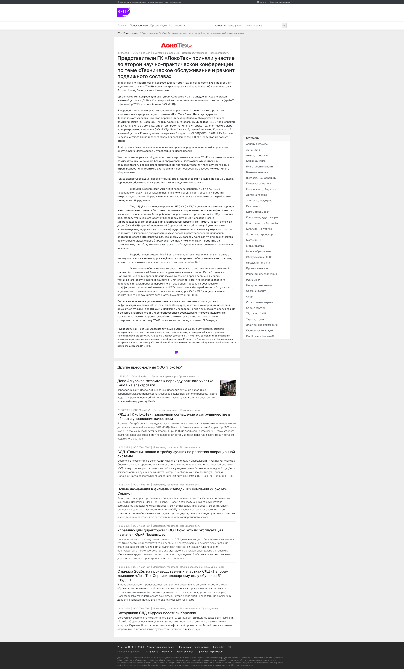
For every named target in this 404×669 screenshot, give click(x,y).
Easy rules (218, 647)
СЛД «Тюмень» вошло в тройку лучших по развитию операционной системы (176, 454)
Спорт (250, 296)
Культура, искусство (259, 228)
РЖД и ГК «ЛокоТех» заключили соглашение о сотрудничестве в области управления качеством (173, 416)
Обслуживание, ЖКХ (259, 257)
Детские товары (256, 194)
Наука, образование (191, 567)
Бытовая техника (257, 172)
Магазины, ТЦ (254, 240)
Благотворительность (260, 166)
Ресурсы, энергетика (259, 285)
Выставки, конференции (166, 52)
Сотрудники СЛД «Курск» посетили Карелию (156, 613)
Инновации (253, 206)
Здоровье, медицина (259, 200)
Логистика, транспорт (194, 52)
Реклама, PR (253, 279)
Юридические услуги (259, 330)
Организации (158, 25)
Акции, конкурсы (257, 155)
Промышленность (219, 52)
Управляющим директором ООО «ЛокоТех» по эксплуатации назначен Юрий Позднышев (170, 532)
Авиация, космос (257, 143)
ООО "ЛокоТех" (141, 52)
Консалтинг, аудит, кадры (262, 217)
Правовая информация (210, 651)
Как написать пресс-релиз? (193, 647)
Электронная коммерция (262, 324)
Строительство (256, 307)
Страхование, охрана (259, 302)
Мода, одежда (255, 245)
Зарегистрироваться (280, 2)
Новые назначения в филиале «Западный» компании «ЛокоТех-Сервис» (172, 491)
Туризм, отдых (210, 608)
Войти (263, 2)
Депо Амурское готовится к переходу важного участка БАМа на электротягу (165, 383)
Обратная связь (184, 651)
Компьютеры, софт (258, 211)
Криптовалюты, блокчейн (262, 223)
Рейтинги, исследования (261, 273)
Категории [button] (176, 25)
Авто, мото (253, 149)
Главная (122, 25)
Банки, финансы (256, 160)
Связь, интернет (256, 290)
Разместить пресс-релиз (227, 25)
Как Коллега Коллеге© (260, 336)
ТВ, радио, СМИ (256, 313)
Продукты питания (258, 262)
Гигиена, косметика (258, 183)
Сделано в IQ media (128, 651)
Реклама (167, 651)
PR (118, 33)
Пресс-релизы (139, 25)
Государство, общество (261, 189)
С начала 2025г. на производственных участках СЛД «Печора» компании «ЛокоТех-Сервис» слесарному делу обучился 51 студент (172, 575)
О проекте (152, 651)
